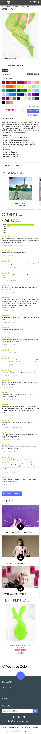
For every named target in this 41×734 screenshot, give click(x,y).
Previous (2, 193)
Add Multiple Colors (32, 115)
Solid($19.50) (6, 74)
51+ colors (18, 130)
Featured (18, 165)
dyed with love (12, 731)
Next (38, 193)
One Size (5, 70)
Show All (30, 74)
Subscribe (6, 706)
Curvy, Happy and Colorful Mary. (19, 532)
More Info (20, 653)
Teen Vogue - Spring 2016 (15, 563)
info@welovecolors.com (19, 721)
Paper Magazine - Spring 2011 (17, 594)
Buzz (13, 165)
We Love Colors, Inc (17, 727)
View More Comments (11, 494)
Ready (35, 74)
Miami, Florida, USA (28, 731)
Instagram (7, 165)
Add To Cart (33, 111)
